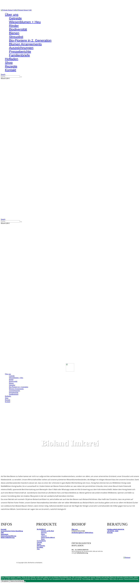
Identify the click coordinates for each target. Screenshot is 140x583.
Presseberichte (20, 51)
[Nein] (25, 581)
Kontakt (10, 70)
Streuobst (16, 37)
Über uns (11, 14)
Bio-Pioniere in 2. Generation (30, 40)
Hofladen (11, 59)
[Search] (21, 221)
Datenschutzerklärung (16, 581)
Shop (9, 62)
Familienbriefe (19, 55)
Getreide (15, 18)
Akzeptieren (5, 581)
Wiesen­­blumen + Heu (25, 22)
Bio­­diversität (18, 29)
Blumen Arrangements (25, 44)
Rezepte (11, 66)
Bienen (14, 33)
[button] (3, 74)
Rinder (14, 26)
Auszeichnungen (21, 48)
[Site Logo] (16, 10)
